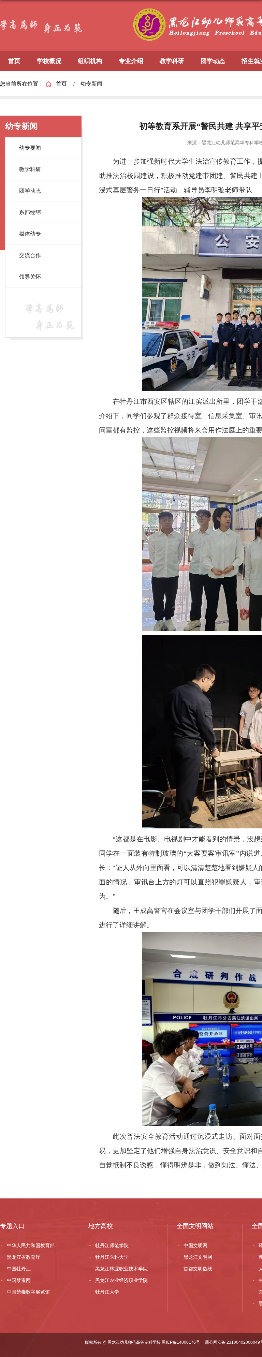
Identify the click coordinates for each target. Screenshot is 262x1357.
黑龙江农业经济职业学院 (121, 1280)
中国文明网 (195, 1245)
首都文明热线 (198, 1268)
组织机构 (90, 61)
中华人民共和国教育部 (31, 1245)
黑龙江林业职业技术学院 (121, 1268)
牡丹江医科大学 (112, 1257)
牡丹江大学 (107, 1292)
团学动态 (213, 61)
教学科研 (172, 61)
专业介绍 (131, 61)
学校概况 (49, 61)
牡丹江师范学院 (112, 1245)
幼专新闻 (91, 84)
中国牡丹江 (19, 1268)
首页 (14, 61)
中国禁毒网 (19, 1280)
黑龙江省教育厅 (23, 1257)
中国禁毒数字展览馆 (28, 1292)
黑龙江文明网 (198, 1257)
